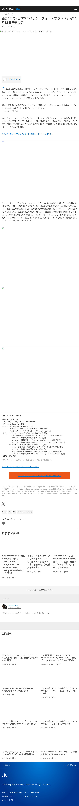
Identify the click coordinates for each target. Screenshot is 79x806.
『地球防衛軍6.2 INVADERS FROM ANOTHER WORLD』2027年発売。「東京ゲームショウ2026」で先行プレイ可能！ (58, 657)
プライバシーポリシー (31, 792)
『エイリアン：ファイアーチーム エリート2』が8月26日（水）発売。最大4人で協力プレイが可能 (20, 657)
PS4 (10, 512)
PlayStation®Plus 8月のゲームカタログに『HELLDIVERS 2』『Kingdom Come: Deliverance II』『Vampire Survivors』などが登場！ (13, 564)
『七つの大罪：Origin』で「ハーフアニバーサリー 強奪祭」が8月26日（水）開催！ (19, 722)
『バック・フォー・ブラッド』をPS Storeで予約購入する (39, 476)
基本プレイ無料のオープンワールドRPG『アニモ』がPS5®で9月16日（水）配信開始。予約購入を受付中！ (38, 561)
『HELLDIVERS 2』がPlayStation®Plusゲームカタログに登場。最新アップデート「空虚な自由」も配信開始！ (65, 561)
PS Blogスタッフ (14, 79)
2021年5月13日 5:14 (14, 608)
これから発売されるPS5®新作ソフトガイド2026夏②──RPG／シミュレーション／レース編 (59, 690)
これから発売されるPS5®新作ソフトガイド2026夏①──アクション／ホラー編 (59, 722)
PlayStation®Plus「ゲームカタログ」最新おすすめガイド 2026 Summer (59, 752)
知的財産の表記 (8, 796)
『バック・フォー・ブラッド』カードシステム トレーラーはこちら (26, 134)
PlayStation (13, 9)
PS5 (14, 512)
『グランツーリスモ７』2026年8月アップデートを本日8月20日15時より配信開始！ (20, 752)
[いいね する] (13, 578)
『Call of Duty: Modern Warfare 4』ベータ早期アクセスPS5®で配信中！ (19, 689)
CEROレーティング (30, 796)
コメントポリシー (8, 800)
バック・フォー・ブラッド (24, 512)
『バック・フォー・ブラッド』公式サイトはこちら (20, 467)
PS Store (4, 512)
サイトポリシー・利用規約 (12, 792)
